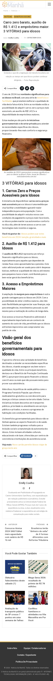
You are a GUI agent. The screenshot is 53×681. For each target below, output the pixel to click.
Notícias (8, 17)
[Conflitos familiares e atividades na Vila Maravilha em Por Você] (38, 598)
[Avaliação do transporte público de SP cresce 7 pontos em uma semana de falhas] (15, 598)
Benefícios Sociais (22, 17)
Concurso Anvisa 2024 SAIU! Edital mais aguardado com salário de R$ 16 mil (14, 534)
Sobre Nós (12, 648)
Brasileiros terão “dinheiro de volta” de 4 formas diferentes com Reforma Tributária (38, 534)
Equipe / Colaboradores (35, 648)
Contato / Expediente (26, 655)
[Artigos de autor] (26, 473)
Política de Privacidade (26, 662)
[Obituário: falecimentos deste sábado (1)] (15, 567)
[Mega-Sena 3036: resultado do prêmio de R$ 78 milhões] (38, 567)
